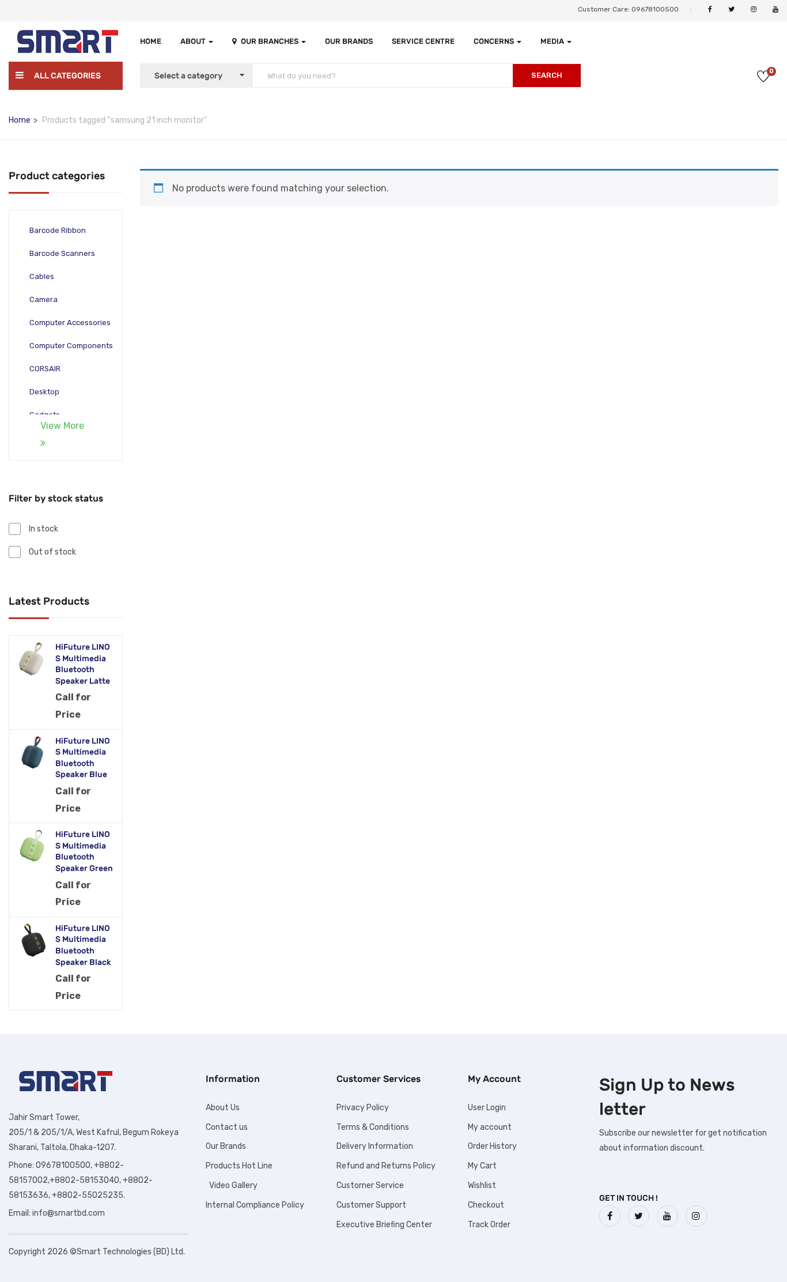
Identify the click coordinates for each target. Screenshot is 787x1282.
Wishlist (482, 1185)
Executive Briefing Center (384, 1225)
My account (490, 1127)
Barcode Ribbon (57, 230)
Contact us (227, 1127)
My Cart (482, 1166)
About (193, 41)
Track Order (489, 1225)
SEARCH (546, 75)
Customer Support (371, 1205)
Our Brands (349, 41)
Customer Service (370, 1185)
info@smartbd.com (68, 1213)
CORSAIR (44, 368)
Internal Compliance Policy (255, 1205)
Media (553, 41)
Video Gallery (232, 1185)
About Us (223, 1108)
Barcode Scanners (62, 253)
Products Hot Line (239, 1166)
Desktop (44, 391)
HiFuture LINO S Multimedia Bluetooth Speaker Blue (82, 758)
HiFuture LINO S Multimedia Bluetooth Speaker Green (84, 851)
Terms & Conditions (372, 1127)
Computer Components (71, 345)
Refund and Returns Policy (386, 1166)
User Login (487, 1108)
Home (150, 41)
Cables (41, 276)
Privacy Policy (362, 1108)
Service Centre (423, 41)
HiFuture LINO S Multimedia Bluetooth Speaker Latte (82, 664)
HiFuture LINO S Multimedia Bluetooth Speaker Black (83, 945)
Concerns (495, 41)
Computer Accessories (70, 322)
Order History (492, 1146)
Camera (43, 299)
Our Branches (270, 41)
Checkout (486, 1205)
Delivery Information (374, 1146)
